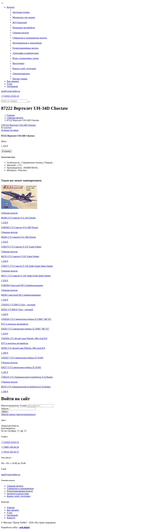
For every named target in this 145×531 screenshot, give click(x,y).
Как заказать (13, 81)
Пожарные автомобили (23, 27)
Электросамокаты (21, 73)
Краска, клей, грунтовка (24, 68)
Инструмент (18, 63)
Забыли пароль (8, 414)
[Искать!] (29, 101)
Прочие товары (19, 78)
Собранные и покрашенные (20, 488)
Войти (4, 412)
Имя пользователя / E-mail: (14, 405)
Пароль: (5, 408)
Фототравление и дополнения (26, 43)
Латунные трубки (21, 12)
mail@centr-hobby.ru (10, 91)
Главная (10, 115)
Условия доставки (9, 130)
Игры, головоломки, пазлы (25, 58)
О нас (9, 84)
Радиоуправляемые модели (25, 48)
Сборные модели (20, 33)
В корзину (6, 151)
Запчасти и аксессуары (18, 493)
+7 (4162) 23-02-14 (10, 96)
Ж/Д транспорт (19, 22)
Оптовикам (12, 86)
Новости (11, 518)
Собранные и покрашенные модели (29, 38)
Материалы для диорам (23, 17)
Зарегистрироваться (25, 414)
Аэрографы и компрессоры (25, 53)
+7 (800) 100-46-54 (10, 447)
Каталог (11, 7)
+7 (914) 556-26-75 (10, 452)
